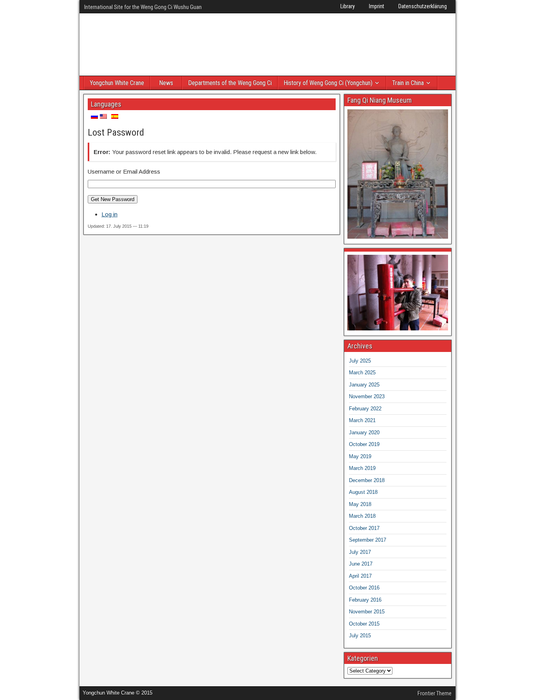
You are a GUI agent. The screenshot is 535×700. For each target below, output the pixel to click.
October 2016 (364, 588)
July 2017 (360, 552)
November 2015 (367, 612)
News (166, 83)
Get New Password (112, 199)
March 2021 (362, 420)
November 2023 (367, 396)
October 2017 (364, 528)
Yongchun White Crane (117, 83)
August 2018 (363, 492)
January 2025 (364, 385)
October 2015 (364, 624)
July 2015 (360, 635)
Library (347, 6)
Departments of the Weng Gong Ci (230, 83)
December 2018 (367, 480)
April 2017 (360, 576)
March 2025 (362, 372)
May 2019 (360, 456)
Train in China (408, 83)
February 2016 (365, 600)
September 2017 (367, 540)
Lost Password (116, 132)
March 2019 (362, 468)
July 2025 (360, 361)
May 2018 (360, 504)
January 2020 (364, 432)
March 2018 (362, 516)
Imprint (376, 6)
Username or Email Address (124, 171)
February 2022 (365, 409)
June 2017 (360, 564)
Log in (109, 214)
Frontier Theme (435, 693)
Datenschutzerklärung (422, 6)
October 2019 (364, 444)
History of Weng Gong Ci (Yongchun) (328, 83)
